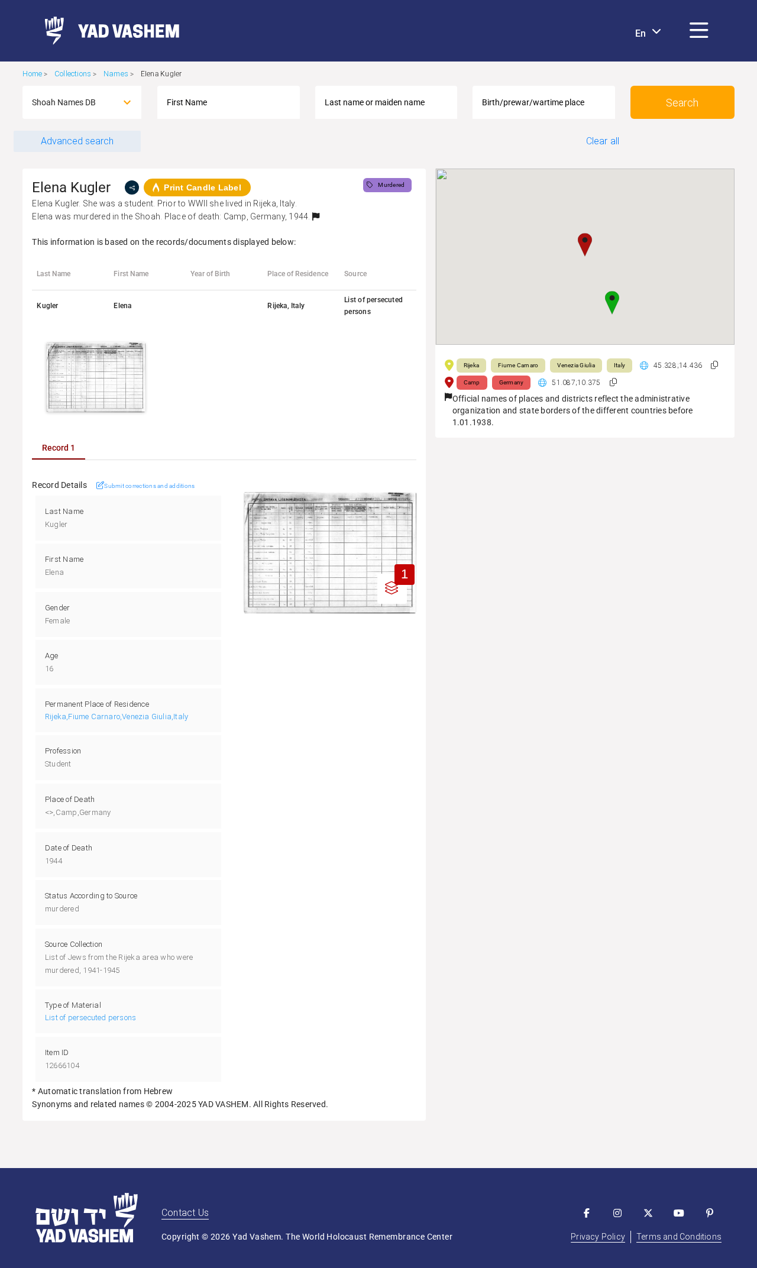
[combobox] (71, 102)
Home (32, 73)
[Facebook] (587, 1213)
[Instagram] (617, 1213)
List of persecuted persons (90, 1017)
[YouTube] (679, 1213)
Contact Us (185, 1212)
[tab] (58, 448)
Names (115, 73)
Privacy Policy (598, 1236)
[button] (699, 30)
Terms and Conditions (679, 1236)
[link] (107, 31)
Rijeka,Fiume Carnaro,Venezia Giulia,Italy (116, 716)
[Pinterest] (710, 1213)
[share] (132, 187)
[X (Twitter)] (648, 1213)
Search (682, 102)
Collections (72, 73)
